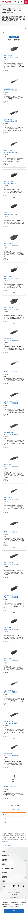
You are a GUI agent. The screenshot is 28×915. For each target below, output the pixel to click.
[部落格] (23, 886)
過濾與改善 (14, 37)
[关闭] (26, 901)
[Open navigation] (26, 2)
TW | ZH (14, 889)
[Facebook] (8, 886)
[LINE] (13, 886)
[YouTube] (18, 886)
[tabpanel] (14, 424)
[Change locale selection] (18, 2)
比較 (6, 70)
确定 (14, 910)
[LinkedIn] (4, 886)
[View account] (21, 2)
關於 (14, 809)
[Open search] (15, 2)
